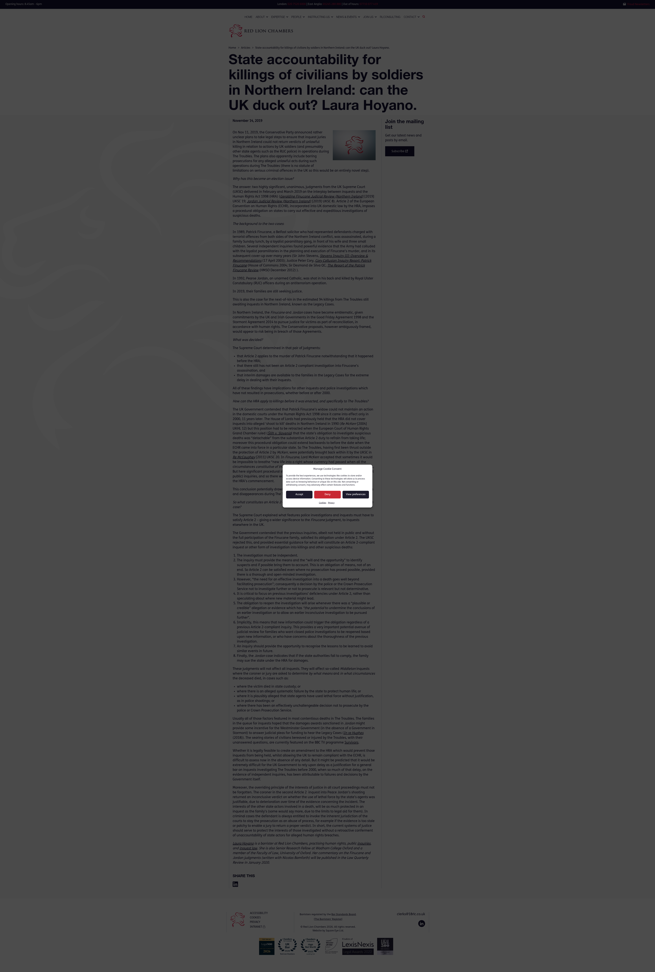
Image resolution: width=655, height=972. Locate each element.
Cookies (322, 503)
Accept (299, 494)
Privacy (331, 503)
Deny (328, 494)
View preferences (356, 494)
